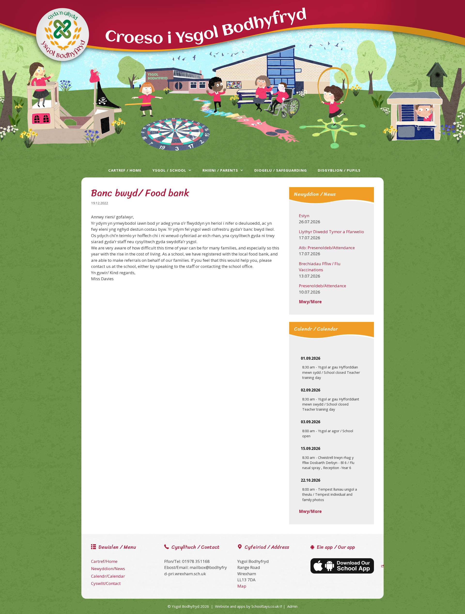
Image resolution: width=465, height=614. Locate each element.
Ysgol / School (169, 170)
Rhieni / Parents (220, 170)
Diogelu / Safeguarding (280, 170)
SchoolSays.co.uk (265, 606)
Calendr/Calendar (108, 576)
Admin (292, 606)
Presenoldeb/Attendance (322, 285)
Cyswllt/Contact (106, 583)
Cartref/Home (104, 561)
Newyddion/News (108, 568)
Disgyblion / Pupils (339, 170)
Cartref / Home (124, 170)
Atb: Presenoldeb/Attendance (327, 247)
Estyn (304, 215)
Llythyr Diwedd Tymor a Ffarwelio (331, 231)
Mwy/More (310, 301)
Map (241, 586)
